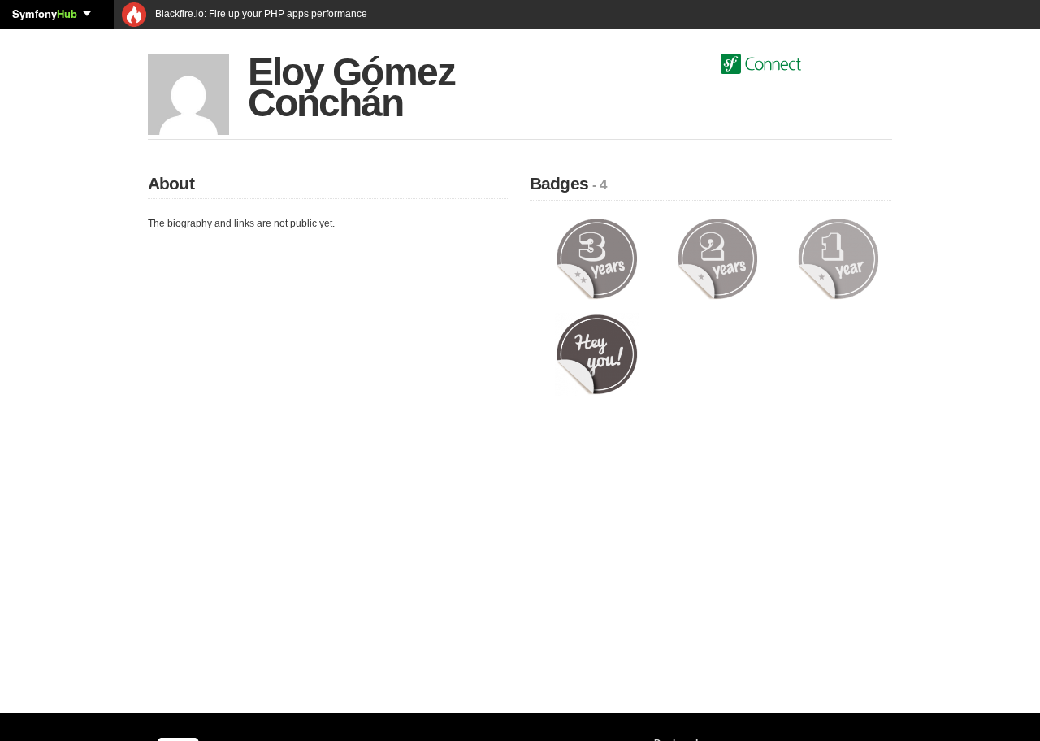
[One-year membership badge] (838, 258)
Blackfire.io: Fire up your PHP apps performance (260, 14)
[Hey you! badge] (597, 353)
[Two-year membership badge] (718, 258)
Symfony (44, 13)
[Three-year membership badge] (597, 258)
